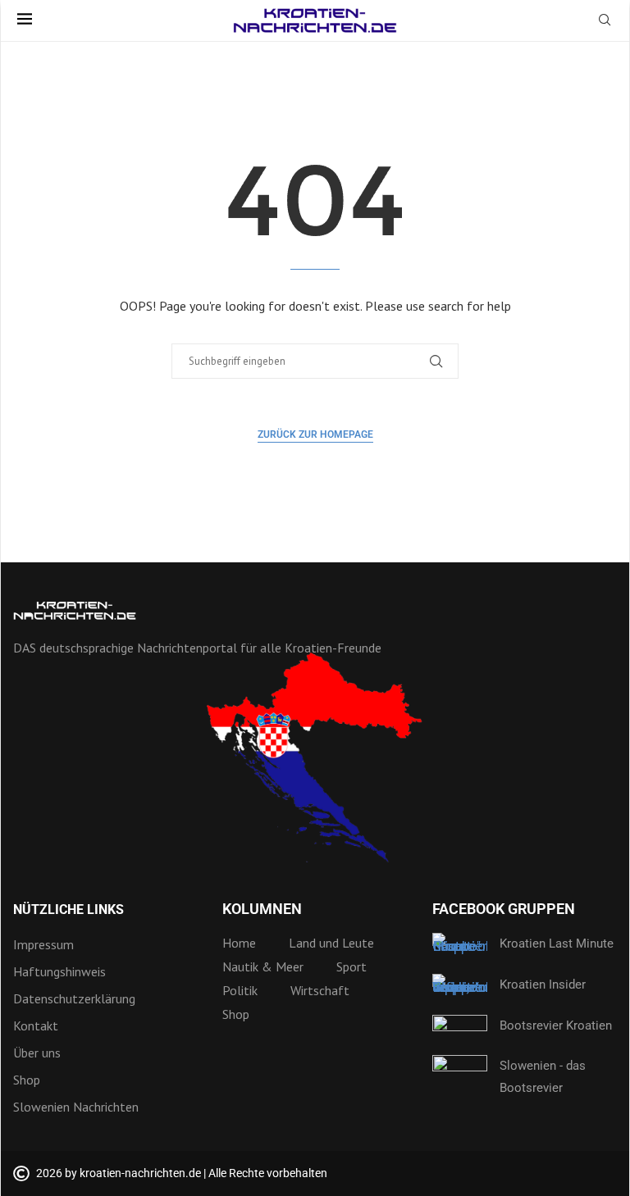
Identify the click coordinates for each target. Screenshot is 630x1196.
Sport (351, 966)
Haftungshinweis (59, 971)
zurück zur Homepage (315, 434)
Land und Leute (331, 943)
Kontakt (35, 1025)
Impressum (43, 944)
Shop (26, 1079)
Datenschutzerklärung (74, 998)
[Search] (604, 21)
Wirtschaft (319, 990)
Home (239, 943)
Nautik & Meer (263, 966)
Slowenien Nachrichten (76, 1106)
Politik (240, 990)
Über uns (37, 1052)
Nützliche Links (68, 909)
